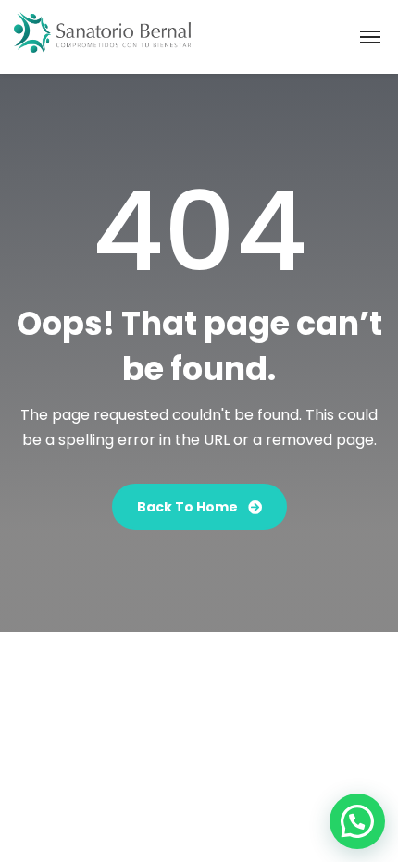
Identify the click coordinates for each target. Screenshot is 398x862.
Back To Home (189, 507)
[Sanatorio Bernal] (102, 37)
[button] (357, 821)
